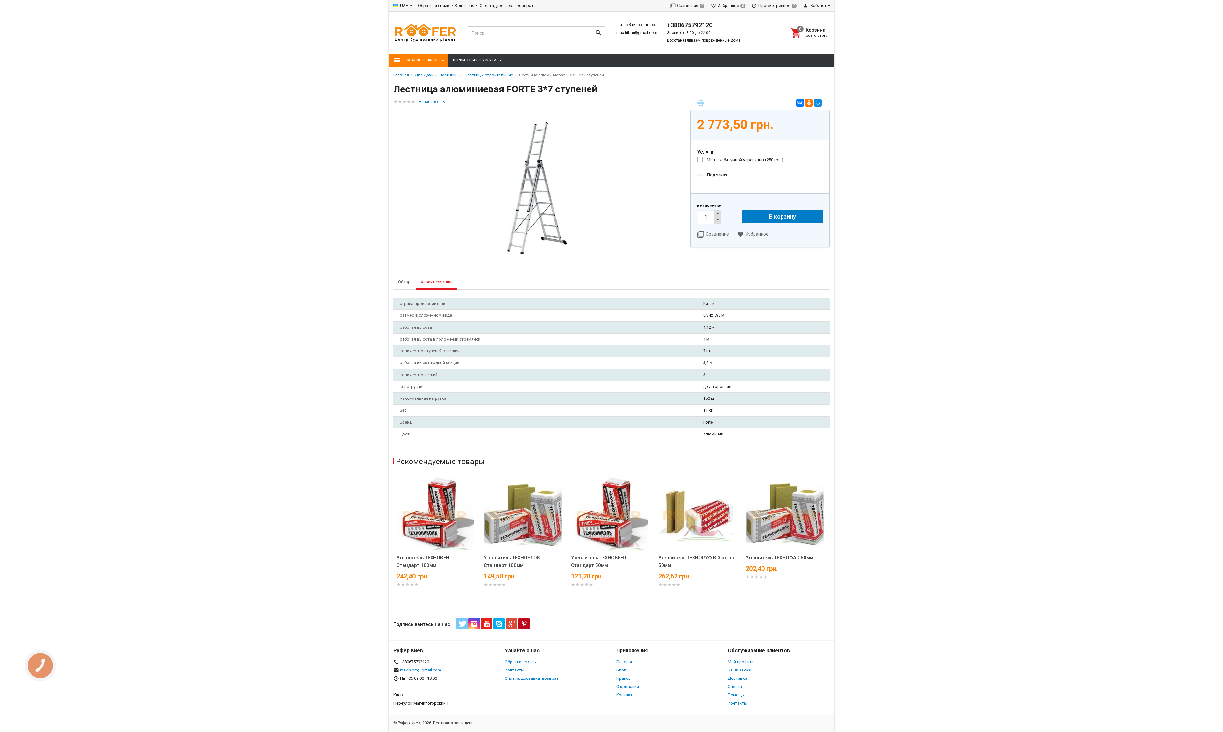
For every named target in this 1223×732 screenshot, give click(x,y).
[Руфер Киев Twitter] (462, 623)
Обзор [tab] (404, 281)
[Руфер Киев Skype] (499, 623)
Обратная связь (433, 5)
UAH (404, 5)
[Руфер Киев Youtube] (486, 623)
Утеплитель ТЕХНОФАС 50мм (779, 558)
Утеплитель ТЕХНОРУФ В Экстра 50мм (696, 561)
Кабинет (818, 5)
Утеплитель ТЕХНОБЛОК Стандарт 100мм (512, 561)
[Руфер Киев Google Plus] (511, 623)
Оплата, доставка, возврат (506, 5)
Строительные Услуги (474, 60)
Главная (624, 661)
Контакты (464, 5)
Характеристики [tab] (437, 281)
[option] (437, 539)
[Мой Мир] (818, 103)
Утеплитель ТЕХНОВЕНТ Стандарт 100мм (424, 561)
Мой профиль (741, 661)
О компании (627, 686)
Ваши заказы (741, 670)
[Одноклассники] (809, 103)
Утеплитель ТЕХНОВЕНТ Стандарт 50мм (599, 561)
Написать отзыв (433, 101)
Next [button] (828, 540)
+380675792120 (689, 25)
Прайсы (624, 678)
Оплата (735, 686)
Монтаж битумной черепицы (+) (745, 159)
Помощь (736, 695)
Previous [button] (395, 540)
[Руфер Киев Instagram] (474, 623)
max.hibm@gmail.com (636, 32)
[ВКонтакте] (800, 103)
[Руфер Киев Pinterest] (524, 623)
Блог (621, 670)
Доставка (737, 678)
